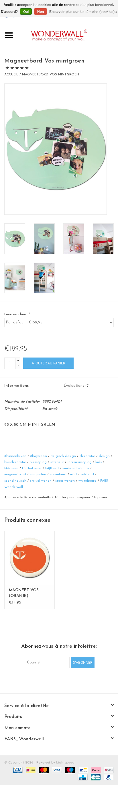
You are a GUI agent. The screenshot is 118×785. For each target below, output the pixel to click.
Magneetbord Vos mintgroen (50, 74)
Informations (16, 386)
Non (40, 12)
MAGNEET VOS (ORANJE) (24, 593)
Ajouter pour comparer (72, 497)
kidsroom (11, 468)
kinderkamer (32, 468)
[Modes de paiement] (17, 770)
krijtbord (52, 468)
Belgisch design (63, 456)
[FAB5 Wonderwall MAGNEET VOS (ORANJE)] (29, 557)
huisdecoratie (15, 462)
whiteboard (87, 481)
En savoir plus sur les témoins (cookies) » (83, 12)
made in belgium (75, 468)
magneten (38, 474)
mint (73, 474)
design (104, 456)
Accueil (11, 74)
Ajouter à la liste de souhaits (27, 497)
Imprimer (100, 497)
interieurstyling (80, 462)
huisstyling (38, 462)
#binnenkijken (15, 456)
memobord (58, 474)
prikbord (87, 474)
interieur (57, 462)
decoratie (87, 456)
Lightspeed (65, 762)
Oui (26, 12)
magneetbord (15, 474)
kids (98, 462)
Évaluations (77, 386)
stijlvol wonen (41, 481)
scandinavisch (15, 481)
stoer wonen (65, 481)
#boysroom (38, 456)
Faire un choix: (17, 314)
